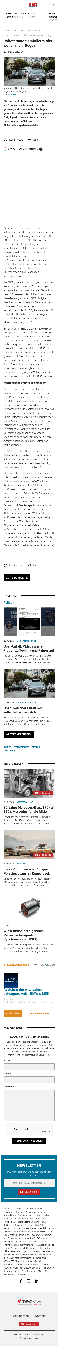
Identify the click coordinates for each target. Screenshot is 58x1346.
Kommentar (9, 1086)
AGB (26, 1335)
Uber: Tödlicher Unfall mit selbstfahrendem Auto (23, 710)
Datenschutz (37, 1335)
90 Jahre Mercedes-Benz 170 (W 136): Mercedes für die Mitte (29, 810)
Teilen (36, 139)
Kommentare (16, 139)
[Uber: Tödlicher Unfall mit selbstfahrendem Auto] (29, 683)
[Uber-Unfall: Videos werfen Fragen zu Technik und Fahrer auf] (29, 621)
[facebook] (21, 1281)
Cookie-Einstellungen (29, 1338)
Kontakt (40, 1316)
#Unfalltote (10, 750)
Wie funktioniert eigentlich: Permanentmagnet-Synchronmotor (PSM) (24, 935)
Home (6, 30)
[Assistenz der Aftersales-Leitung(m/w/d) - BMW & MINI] (11, 980)
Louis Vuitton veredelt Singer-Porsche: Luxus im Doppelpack (27, 871)
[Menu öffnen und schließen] (5, 5)
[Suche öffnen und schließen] (51, 5)
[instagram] (28, 1281)
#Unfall (35, 746)
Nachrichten (18, 30)
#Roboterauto (21, 746)
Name (6, 1073)
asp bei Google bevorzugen (23, 148)
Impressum (16, 1335)
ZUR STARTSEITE (17, 577)
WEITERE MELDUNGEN (18, 734)
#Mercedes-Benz (25, 802)
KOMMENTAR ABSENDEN (29, 1140)
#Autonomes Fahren (27, 641)
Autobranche (34, 30)
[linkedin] (36, 1281)
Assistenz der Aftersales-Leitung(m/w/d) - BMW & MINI (26, 992)
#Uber (9, 603)
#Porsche (21, 863)
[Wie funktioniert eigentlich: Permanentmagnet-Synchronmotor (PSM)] (29, 906)
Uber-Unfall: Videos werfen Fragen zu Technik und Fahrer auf (29, 648)
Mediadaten (20, 1316)
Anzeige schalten (39, 1013)
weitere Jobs (13, 1013)
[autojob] (48, 964)
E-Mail (7, 1060)
